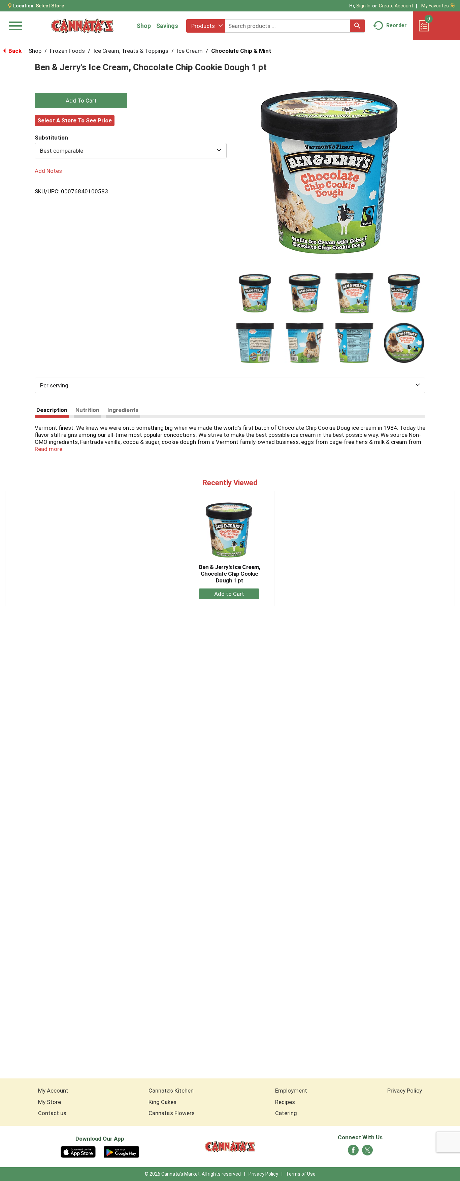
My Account (53, 1090)
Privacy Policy (404, 1090)
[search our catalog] (357, 26)
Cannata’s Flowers (172, 1113)
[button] (254, 293)
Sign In (363, 5)
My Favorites (435, 5)
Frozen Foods (67, 50)
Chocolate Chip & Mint (241, 50)
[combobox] (205, 26)
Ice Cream (190, 50)
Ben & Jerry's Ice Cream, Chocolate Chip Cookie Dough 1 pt (229, 574)
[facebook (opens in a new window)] (353, 1152)
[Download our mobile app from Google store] (121, 1151)
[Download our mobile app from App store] (78, 1151)
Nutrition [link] (87, 410)
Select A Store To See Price (74, 120)
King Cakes (162, 1102)
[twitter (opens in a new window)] (367, 1152)
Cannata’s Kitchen (171, 1090)
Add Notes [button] (48, 170)
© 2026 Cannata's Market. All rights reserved (192, 1174)
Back (14, 50)
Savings (167, 25)
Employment (291, 1090)
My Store (49, 1102)
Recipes (285, 1102)
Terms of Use (301, 1174)
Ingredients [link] (122, 410)
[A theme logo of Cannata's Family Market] (82, 25)
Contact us (52, 1113)
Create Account (396, 5)
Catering (286, 1113)
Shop (144, 25)
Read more (48, 449)
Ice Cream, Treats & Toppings (130, 50)
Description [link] (51, 410)
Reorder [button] (396, 25)
